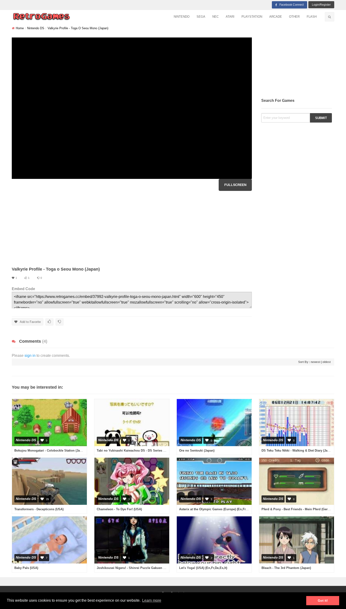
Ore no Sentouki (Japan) (196, 450)
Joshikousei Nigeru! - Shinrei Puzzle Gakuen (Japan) (135, 568)
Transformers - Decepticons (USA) (39, 509)
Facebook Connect (291, 4)
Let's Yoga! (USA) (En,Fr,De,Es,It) (203, 568)
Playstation (251, 16)
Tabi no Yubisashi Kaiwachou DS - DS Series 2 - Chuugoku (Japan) (145, 450)
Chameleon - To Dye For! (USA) (119, 509)
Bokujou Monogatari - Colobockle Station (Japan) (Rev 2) (55, 450)
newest (315, 362)
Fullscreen (235, 185)
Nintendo (181, 16)
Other (294, 16)
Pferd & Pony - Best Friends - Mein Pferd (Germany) (299, 509)
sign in (30, 356)
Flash (312, 16)
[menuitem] (181, 17)
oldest (326, 362)
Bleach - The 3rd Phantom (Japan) (286, 568)
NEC (215, 16)
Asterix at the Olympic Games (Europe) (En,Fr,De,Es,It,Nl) (221, 509)
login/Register (321, 4)
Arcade (275, 16)
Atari (230, 16)
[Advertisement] (132, 229)
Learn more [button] (151, 600)
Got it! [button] (323, 600)
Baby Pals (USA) (26, 568)
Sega (201, 16)
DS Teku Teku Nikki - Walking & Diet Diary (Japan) (298, 450)
